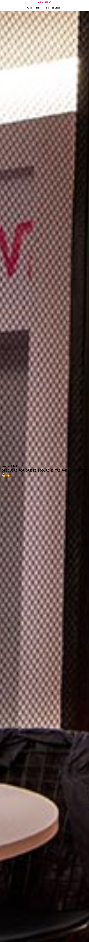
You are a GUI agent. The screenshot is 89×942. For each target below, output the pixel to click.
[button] (61, 8)
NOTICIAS (46, 8)
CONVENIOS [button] (56, 8)
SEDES (37, 8)
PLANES (29, 8)
